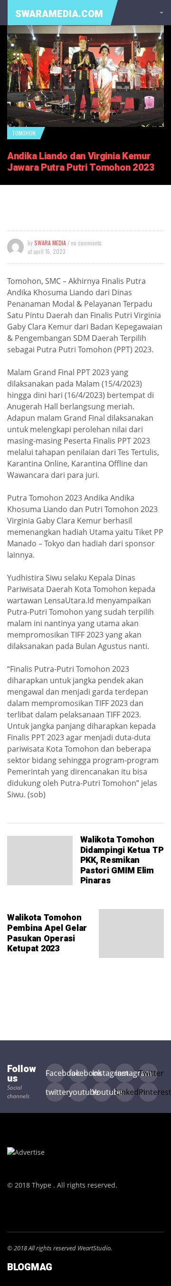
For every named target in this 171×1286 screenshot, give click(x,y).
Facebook (55, 1073)
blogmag (29, 1267)
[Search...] (159, 12)
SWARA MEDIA (50, 243)
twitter (55, 1092)
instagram (124, 1073)
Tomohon (24, 133)
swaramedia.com (59, 14)
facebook (78, 1073)
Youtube (101, 1092)
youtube (78, 1092)
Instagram (101, 1073)
